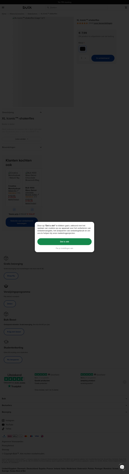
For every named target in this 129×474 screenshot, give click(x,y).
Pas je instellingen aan (64, 248)
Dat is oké (64, 241)
